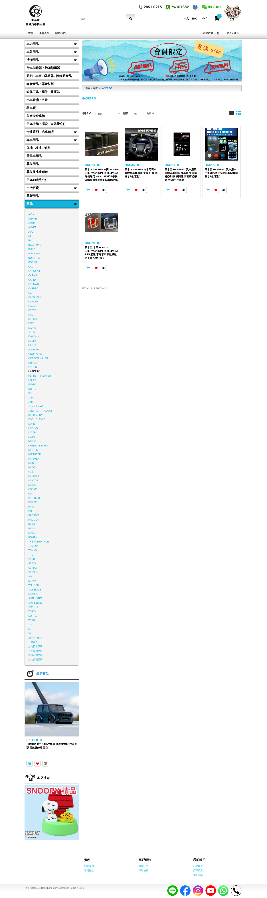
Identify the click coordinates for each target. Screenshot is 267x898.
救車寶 (31, 108)
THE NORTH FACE (38, 541)
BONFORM (34, 253)
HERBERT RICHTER (39, 375)
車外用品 (33, 52)
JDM (30, 397)
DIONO (32, 327)
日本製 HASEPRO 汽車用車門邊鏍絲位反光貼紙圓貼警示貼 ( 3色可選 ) (221, 173)
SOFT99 (32, 615)
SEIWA (32, 581)
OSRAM (32, 489)
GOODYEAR (35, 354)
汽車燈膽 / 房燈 (37, 100)
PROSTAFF (34, 519)
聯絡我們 (143, 866)
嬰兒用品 (33, 164)
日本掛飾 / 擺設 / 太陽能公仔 (46, 124)
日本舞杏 (33, 642)
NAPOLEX (34, 476)
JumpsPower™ (36, 406)
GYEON (32, 367)
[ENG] (195, 18)
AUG (30, 231)
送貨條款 (89, 870)
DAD (30, 314)
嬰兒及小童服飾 (37, 172)
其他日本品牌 (35, 646)
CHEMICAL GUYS (38, 445)
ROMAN (32, 537)
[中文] (187, 18)
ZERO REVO (35, 637)
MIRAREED (34, 454)
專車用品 (33, 140)
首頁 (30, 33)
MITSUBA (33, 458)
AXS (30, 236)
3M (30, 633)
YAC (30, 624)
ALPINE (32, 218)
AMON (31, 223)
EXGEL (32, 345)
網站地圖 (143, 870)
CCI (30, 293)
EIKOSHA (33, 336)
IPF (30, 393)
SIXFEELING (35, 602)
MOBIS (32, 463)
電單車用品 (34, 156)
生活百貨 (33, 188)
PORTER (33, 511)
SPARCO (33, 594)
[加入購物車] (88, 190)
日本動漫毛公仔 (37, 180)
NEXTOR (33, 480)
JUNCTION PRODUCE (40, 410)
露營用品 (33, 196)
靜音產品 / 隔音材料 (40, 84)
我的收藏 (198, 874)
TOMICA (33, 550)
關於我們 (60, 33)
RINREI (32, 533)
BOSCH (32, 262)
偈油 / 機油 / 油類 (38, 148)
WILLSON (33, 585)
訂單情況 (198, 870)
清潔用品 (33, 60)
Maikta (31, 437)
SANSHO (33, 572)
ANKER (32, 227)
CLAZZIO (33, 306)
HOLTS (32, 380)
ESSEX (32, 341)
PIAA (31, 506)
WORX (32, 620)
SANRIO (32, 559)
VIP (30, 576)
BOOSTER (34, 258)
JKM (30, 402)
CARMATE (34, 284)
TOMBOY (33, 546)
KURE (31, 423)
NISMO (32, 485)
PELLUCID (34, 498)
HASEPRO (34, 371)
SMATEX (33, 607)
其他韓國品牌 (35, 650)
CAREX (32, 279)
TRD (30, 554)
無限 (30, 471)
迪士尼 (31, 332)
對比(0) (150, 113)
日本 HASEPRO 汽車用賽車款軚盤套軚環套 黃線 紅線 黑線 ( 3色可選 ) (141, 173)
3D (29, 629)
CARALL (32, 275)
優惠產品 (44, 33)
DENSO (32, 319)
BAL (30, 240)
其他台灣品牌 (35, 655)
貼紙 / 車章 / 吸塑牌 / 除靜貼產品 (49, 76)
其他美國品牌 (35, 659)
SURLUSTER (35, 598)
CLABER (33, 301)
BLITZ (31, 249)
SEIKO (32, 563)
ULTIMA (32, 567)
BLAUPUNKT (35, 245)
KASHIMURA (35, 415)
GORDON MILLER (38, 358)
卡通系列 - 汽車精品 (40, 132)
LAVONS (33, 428)
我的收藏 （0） (212, 33)
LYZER (32, 432)
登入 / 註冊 (232, 33)
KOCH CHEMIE (36, 419)
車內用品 (33, 44)
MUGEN (32, 467)
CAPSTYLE (34, 271)
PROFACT (33, 515)
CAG (30, 266)
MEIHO (32, 441)
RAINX (32, 524)
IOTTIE (32, 389)
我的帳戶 (198, 866)
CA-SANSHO (35, 297)
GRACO (32, 362)
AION (31, 214)
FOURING (33, 349)
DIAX (31, 323)
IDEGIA (32, 384)
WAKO (32, 611)
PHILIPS (33, 502)
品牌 (30, 204)
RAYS (31, 528)
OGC (31, 493)
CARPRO (33, 288)
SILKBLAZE (34, 589)
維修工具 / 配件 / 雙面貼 (43, 92)
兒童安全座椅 (36, 116)
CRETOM (33, 310)
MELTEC (33, 450)
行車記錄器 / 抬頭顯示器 (43, 68)
